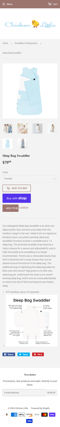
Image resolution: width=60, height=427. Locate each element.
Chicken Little (21, 408)
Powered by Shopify (40, 408)
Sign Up (51, 392)
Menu (9, 4)
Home (5, 43)
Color (5, 172)
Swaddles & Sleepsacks (26, 43)
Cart (55, 4)
